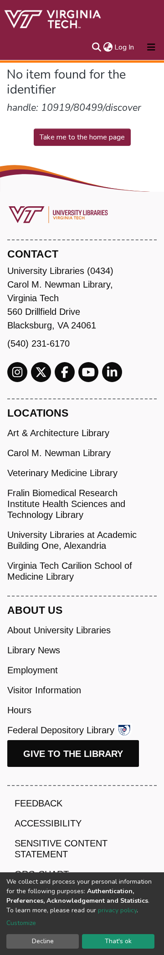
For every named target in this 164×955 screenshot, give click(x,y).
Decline (43, 941)
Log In (124, 47)
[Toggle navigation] (151, 47)
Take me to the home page (82, 137)
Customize (21, 923)
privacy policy (117, 910)
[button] (107, 47)
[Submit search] (96, 47)
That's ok (118, 941)
